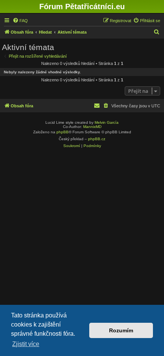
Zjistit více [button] (25, 344)
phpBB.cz (96, 139)
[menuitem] (20, 20)
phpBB (62, 132)
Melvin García (107, 122)
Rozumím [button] (121, 330)
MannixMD (92, 127)
